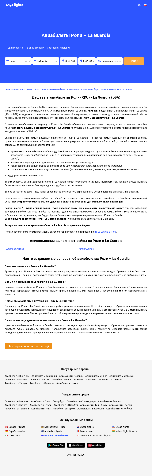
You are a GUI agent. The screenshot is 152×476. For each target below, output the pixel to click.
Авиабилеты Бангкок (110, 401)
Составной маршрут (58, 47)
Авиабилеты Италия (16, 379)
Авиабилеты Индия (96, 376)
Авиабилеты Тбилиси (17, 408)
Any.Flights (14, 5)
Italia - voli (14, 435)
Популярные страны (75, 369)
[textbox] (18, 61)
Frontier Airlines (85, 248)
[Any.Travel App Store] (76, 447)
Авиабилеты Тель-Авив (93, 405)
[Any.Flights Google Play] (56, 447)
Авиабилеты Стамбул (66, 405)
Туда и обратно (14, 47)
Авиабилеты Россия (84, 379)
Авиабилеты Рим (40, 408)
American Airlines (15, 248)
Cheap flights (87, 427)
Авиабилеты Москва (16, 401)
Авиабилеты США (39, 379)
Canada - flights (17, 427)
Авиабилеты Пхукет (16, 405)
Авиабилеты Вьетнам (17, 376)
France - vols (87, 431)
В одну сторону (35, 47)
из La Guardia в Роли (105, 231)
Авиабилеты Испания (121, 376)
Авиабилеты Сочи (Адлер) (81, 401)
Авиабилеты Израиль (71, 376)
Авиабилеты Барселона (90, 408)
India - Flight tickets (126, 431)
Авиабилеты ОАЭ (61, 379)
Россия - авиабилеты (56, 435)
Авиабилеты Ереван (120, 405)
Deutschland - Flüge (54, 427)
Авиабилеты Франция (42, 383)
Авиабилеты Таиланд (110, 379)
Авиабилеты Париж (64, 408)
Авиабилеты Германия (44, 376)
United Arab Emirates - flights (95, 435)
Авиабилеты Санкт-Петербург (47, 401)
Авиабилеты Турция (16, 383)
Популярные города (75, 394)
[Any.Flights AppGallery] (96, 447)
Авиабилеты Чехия (67, 383)
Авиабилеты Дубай (40, 405)
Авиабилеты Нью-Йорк (119, 408)
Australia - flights (53, 431)
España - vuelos (17, 431)
